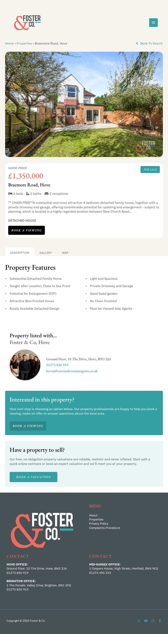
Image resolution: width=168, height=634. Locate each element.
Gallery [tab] (46, 252)
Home (9, 43)
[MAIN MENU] (153, 22)
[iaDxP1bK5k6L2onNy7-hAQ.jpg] (84, 104)
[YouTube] (146, 621)
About (93, 515)
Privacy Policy (98, 523)
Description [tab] (19, 252)
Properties (24, 43)
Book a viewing (26, 230)
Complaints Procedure (104, 528)
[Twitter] (139, 621)
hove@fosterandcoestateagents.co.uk (72, 370)
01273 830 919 (57, 364)
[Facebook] (159, 621)
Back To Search (151, 43)
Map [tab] (65, 252)
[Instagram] (152, 621)
